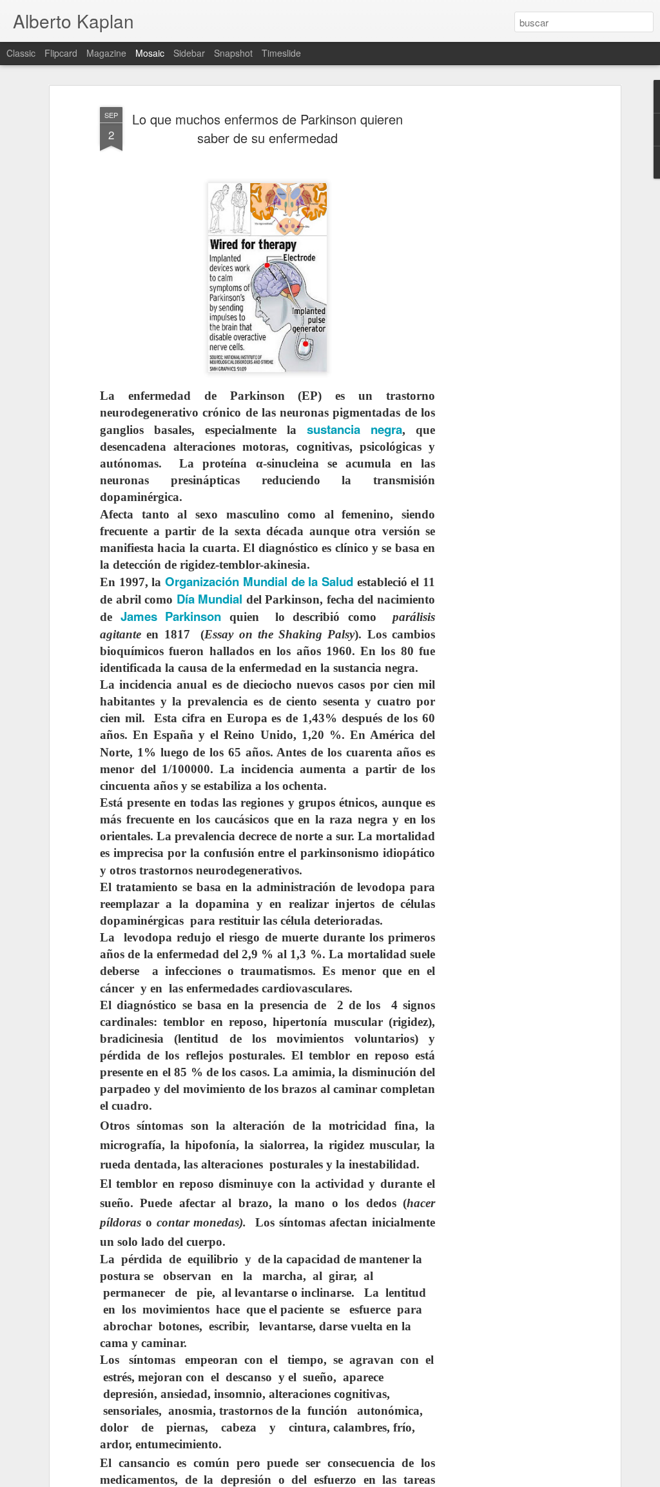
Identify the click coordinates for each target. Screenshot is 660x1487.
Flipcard (60, 52)
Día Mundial (210, 598)
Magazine (106, 52)
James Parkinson (171, 616)
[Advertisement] (506, 303)
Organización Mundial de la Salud (259, 581)
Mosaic (149, 52)
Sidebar (189, 52)
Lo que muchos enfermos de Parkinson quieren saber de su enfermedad (267, 128)
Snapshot (233, 52)
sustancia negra (354, 429)
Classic (20, 52)
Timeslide (281, 52)
